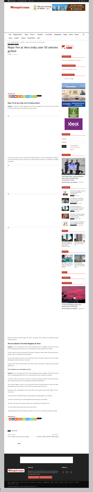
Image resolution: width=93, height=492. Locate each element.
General (10, 38)
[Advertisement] (46, 22)
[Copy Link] (24, 96)
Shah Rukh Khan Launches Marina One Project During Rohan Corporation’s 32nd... (72, 178)
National (71, 35)
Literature (23, 38)
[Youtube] (15, 96)
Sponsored (65, 252)
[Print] (18, 96)
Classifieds (72, 211)
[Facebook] (79, 1)
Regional (65, 35)
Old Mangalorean (57, 35)
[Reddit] (10, 96)
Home (10, 35)
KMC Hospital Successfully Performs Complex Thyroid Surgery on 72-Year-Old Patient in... (67, 265)
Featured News (66, 187)
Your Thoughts (49, 35)
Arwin (37, 486)
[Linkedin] (13, 96)
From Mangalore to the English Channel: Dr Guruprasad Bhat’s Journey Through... (76, 200)
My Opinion (16, 38)
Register (72, 150)
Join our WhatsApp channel (69, 66)
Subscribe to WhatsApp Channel (69, 69)
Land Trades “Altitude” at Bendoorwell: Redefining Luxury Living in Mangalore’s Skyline (77, 208)
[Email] (21, 96)
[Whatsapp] (32, 96)
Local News (22, 42)
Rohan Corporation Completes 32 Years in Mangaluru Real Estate (77, 222)
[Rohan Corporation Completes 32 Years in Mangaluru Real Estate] (65, 223)
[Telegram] (30, 96)
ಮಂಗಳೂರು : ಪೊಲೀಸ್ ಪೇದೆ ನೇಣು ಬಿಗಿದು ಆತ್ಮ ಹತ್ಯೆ (47, 437)
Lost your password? (75, 148)
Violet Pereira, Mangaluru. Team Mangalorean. (70, 182)
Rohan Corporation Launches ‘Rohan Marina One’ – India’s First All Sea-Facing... (79, 265)
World (38, 38)
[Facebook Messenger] (27, 96)
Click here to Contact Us (34, 477)
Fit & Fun (32, 35)
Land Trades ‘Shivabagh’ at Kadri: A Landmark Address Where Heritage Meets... (77, 192)
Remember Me (74, 146)
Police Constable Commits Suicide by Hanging (18, 437)
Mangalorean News (17, 35)
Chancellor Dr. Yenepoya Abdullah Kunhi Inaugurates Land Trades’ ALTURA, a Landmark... (77, 215)
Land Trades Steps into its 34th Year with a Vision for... (79, 244)
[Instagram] (82, 1)
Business (77, 35)
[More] (35, 96)
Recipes (26, 35)
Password (64, 142)
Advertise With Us (31, 38)
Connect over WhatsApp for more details (71, 60)
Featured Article (66, 155)
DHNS (10, 54)
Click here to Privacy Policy (46, 477)
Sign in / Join (31, 1)
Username (64, 139)
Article (63, 174)
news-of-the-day (14, 431)
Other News (39, 35)
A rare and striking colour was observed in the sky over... (71, 306)
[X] (84, 1)
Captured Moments (67, 283)
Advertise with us (66, 56)
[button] (83, 35)
